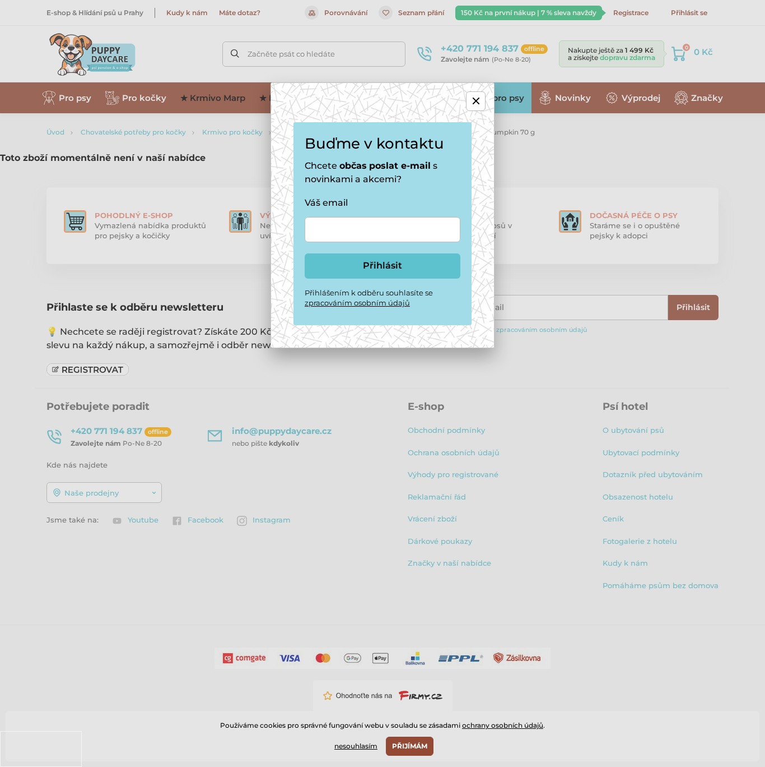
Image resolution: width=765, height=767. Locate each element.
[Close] (476, 101)
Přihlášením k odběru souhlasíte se (369, 297)
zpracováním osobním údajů (357, 302)
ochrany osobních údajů (502, 725)
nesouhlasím (355, 746)
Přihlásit (382, 265)
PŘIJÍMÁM (409, 746)
